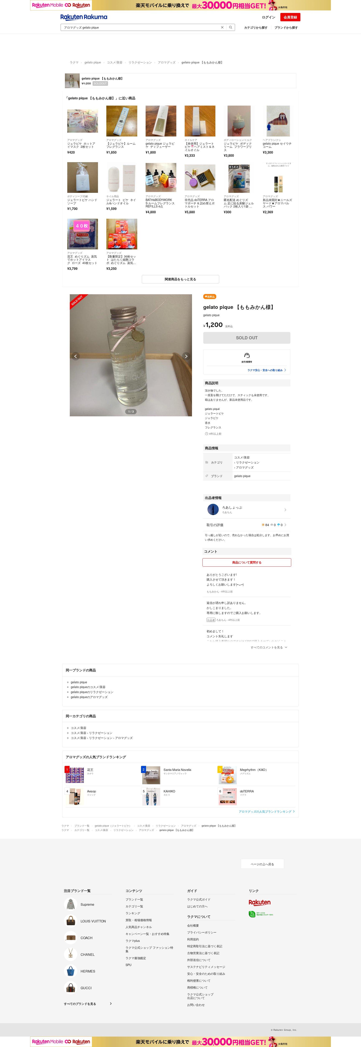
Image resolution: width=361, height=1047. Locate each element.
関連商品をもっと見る (180, 279)
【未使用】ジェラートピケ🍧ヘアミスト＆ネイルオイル (200, 146)
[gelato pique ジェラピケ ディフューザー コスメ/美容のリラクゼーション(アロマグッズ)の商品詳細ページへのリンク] (161, 121)
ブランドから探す (286, 27)
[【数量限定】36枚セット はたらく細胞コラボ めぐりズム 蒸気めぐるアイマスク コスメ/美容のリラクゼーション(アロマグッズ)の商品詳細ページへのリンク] (121, 234)
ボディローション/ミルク (238, 139)
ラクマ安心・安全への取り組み (265, 370)
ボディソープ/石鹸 (77, 196)
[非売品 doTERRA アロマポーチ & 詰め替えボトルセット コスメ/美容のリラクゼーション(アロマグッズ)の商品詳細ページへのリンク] (200, 177)
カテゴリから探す (256, 27)
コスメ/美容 (114, 62)
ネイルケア (191, 139)
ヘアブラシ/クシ (272, 139)
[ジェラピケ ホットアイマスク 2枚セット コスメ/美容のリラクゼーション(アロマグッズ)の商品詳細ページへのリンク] (82, 121)
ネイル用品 (112, 196)
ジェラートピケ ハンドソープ (82, 201)
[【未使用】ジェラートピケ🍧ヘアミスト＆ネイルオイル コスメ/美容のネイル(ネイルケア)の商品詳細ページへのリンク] (200, 121)
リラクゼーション (140, 62)
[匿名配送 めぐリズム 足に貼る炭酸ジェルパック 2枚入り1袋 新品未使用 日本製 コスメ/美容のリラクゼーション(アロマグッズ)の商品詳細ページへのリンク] (239, 177)
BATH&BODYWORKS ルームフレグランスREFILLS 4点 (160, 203)
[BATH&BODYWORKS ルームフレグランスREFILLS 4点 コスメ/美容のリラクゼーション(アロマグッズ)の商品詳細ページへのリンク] (161, 177)
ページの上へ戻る (262, 864)
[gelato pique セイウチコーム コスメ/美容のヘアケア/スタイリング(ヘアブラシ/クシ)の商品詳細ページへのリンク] (278, 121)
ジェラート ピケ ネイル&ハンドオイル (121, 201)
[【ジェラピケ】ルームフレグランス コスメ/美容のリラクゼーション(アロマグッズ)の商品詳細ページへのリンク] (121, 121)
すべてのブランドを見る (80, 1004)
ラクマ (74, 62)
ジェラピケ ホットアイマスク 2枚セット (81, 145)
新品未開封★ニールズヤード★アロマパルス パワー (277, 203)
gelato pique (93, 62)
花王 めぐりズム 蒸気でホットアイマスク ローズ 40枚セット (82, 259)
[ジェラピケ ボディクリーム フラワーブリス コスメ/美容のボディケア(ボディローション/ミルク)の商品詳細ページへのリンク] (239, 121)
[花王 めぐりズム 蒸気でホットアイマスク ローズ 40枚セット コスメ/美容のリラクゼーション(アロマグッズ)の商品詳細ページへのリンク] (82, 234)
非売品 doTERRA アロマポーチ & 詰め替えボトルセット (200, 203)
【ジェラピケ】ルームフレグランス (121, 145)
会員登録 (290, 17)
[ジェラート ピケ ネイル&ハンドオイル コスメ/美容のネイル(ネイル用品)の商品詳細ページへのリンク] (121, 177)
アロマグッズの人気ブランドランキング (265, 811)
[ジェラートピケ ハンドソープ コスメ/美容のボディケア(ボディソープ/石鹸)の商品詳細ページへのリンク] (82, 177)
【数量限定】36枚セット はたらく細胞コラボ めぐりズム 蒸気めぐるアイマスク (121, 261)
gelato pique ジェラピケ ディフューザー (160, 145)
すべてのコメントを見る (267, 647)
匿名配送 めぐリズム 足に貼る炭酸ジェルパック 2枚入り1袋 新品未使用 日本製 (239, 205)
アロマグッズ (166, 62)
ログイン (268, 17)
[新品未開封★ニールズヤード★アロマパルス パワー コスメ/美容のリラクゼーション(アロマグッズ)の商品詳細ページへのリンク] (278, 177)
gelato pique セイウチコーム (277, 145)
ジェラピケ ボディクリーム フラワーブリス (238, 146)
